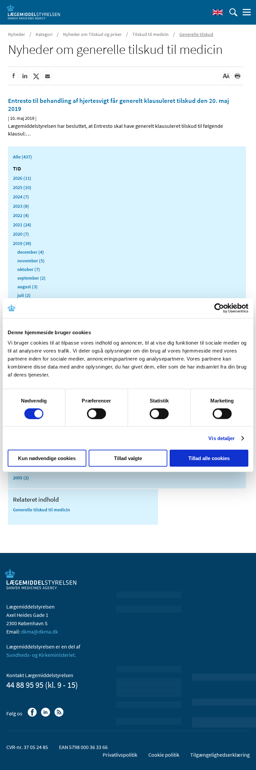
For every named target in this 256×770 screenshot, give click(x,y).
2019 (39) (22, 243)
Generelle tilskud (196, 34)
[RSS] (59, 715)
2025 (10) (22, 187)
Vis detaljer (221, 438)
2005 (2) (21, 478)
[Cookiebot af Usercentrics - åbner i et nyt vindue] (219, 308)
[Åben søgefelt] (233, 12)
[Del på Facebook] (13, 76)
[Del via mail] (47, 76)
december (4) (30, 252)
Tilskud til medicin (150, 34)
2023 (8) (21, 206)
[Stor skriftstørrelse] (226, 76)
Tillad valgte (128, 458)
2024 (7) (21, 197)
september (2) (31, 278)
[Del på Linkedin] (24, 76)
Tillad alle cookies (209, 458)
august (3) (27, 287)
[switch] (96, 413)
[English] (218, 12)
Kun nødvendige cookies (47, 458)
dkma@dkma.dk (39, 631)
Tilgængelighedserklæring (220, 754)
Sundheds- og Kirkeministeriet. (41, 654)
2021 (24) (22, 225)
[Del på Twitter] (36, 76)
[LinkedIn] (46, 715)
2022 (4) (21, 215)
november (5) (31, 261)
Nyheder (16, 34)
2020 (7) (21, 234)
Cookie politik (163, 754)
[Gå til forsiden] (33, 11)
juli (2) (24, 295)
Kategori (44, 34)
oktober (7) (28, 269)
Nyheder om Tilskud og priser (92, 34)
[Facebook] (33, 715)
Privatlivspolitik (120, 754)
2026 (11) (22, 178)
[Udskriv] (237, 76)
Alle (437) (22, 157)
